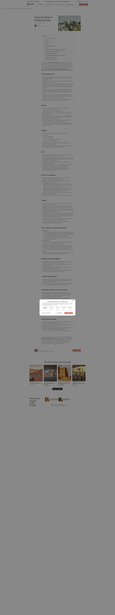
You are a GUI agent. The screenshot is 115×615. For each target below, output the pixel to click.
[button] (46, 313)
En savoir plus (55, 305)
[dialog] (57, 307)
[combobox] (72, 300)
